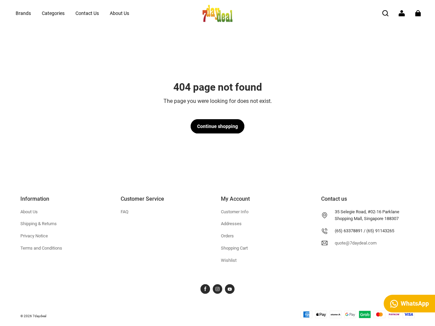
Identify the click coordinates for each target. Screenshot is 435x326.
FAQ (124, 211)
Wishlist (229, 260)
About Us (119, 13)
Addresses (231, 223)
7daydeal (39, 316)
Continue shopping (217, 126)
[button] (385, 13)
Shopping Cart (234, 248)
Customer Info (234, 211)
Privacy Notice (34, 235)
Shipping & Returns (38, 223)
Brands (23, 13)
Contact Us (87, 13)
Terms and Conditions (41, 248)
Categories (53, 13)
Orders (227, 235)
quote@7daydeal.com (356, 243)
